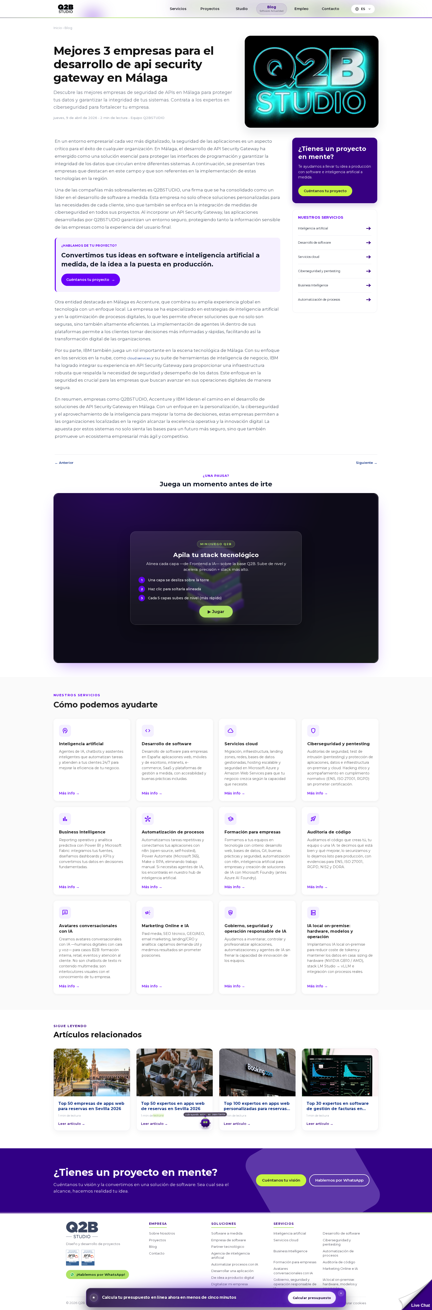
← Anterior (64, 463)
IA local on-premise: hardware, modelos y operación (340, 1284)
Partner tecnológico (227, 1247)
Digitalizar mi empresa (229, 1284)
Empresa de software (228, 1240)
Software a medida (226, 1233)
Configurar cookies (350, 1303)
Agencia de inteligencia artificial (230, 1255)
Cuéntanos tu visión (281, 1180)
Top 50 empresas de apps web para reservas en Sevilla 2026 (91, 1106)
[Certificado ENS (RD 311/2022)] (88, 1258)
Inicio (58, 28)
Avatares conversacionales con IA (293, 1271)
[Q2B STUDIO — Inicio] (65, 9)
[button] (415, 1294)
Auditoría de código (339, 1262)
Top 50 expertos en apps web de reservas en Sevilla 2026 (172, 1106)
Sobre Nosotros (162, 1233)
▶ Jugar (216, 611)
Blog (68, 28)
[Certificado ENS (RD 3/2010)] (72, 1258)
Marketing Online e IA (340, 1269)
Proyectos (157, 1240)
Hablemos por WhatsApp (339, 1180)
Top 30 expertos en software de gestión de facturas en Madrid (337, 1106)
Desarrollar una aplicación (232, 1271)
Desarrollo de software (341, 1233)
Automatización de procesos (338, 1253)
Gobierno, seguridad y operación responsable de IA (295, 1284)
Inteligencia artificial (290, 1233)
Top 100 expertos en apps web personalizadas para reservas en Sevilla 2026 (257, 1106)
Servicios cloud (286, 1240)
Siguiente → (366, 463)
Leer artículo (71, 1124)
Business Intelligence (291, 1251)
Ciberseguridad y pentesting (337, 1242)
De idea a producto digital (232, 1278)
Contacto (156, 1253)
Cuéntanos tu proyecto (90, 279)
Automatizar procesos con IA (234, 1264)
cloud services (138, 358)
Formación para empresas (295, 1262)
